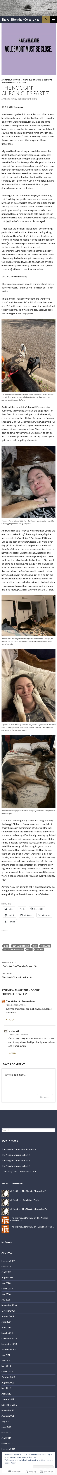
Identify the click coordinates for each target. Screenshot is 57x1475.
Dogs (33, 80)
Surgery (23, 82)
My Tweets (7, 1242)
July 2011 (6, 1421)
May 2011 (6, 1432)
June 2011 (6, 1427)
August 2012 (8, 1382)
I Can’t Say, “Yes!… (30, 1200)
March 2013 (7, 1371)
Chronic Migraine (20, 80)
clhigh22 (19, 99)
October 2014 (8, 1310)
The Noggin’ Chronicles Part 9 (16, 1154)
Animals (6, 80)
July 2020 (6, 1283)
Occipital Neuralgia (13, 950)
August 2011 (8, 1415)
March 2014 (7, 1333)
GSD (39, 80)
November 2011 (9, 1410)
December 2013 (9, 1338)
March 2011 (7, 1443)
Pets (15, 82)
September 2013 (9, 1349)
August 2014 (8, 1316)
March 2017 (7, 1288)
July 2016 (6, 1294)
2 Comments (31, 99)
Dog (6, 946)
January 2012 (8, 1399)
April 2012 (6, 1393)
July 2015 (6, 1299)
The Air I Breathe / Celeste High (21, 19)
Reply (11, 1020)
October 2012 (8, 1377)
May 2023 (6, 1266)
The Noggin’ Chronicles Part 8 (16, 975)
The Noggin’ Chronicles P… (34, 1191)
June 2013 (6, 1360)
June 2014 (6, 1321)
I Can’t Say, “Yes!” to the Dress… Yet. (20, 964)
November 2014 (9, 1305)
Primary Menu (53, 19)
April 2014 (6, 1327)
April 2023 (6, 1272)
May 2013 (6, 1366)
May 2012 (6, 1388)
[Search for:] (28, 1130)
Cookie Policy (10, 1463)
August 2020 (8, 1277)
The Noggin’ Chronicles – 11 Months (19, 1149)
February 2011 (8, 1449)
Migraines (45, 946)
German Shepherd (21, 946)
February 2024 (8, 1261)
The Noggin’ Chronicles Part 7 (16, 1166)
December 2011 (9, 1404)
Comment (45, 1097)
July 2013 (6, 1355)
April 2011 (6, 1438)
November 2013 (9, 1344)
